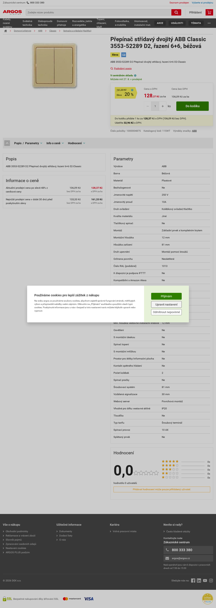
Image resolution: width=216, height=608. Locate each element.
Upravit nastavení (166, 304)
